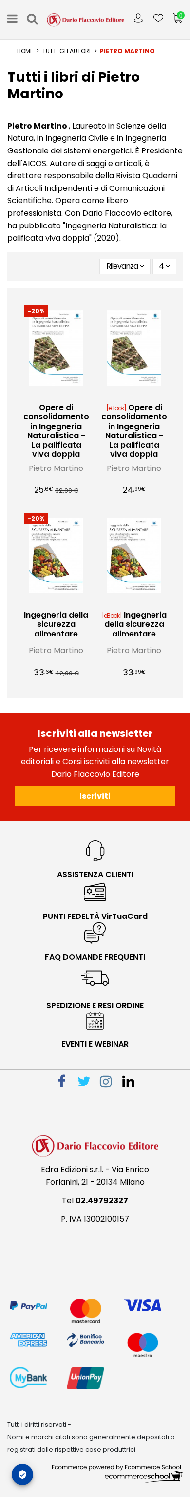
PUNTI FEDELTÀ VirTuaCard (95, 916)
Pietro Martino (56, 468)
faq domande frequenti (95, 957)
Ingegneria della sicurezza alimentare (56, 624)
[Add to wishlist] (48, 394)
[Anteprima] (64, 394)
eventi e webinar (95, 1043)
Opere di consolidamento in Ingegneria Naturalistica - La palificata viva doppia (56, 431)
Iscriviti (95, 796)
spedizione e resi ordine (95, 1005)
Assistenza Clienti (95, 874)
